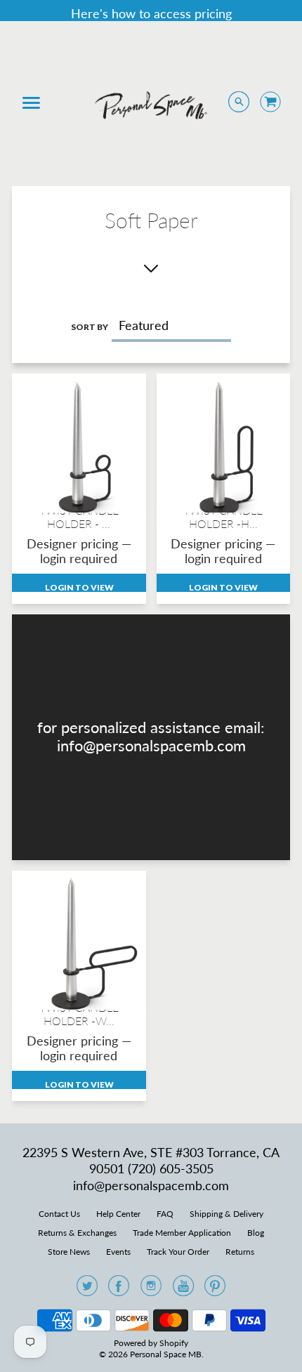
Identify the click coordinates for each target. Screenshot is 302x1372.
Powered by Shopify (151, 1343)
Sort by (89, 327)
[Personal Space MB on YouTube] (183, 1290)
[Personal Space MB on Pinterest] (214, 1290)
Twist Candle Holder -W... (79, 1014)
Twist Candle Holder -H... (223, 516)
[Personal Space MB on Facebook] (118, 1290)
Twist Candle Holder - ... (79, 516)
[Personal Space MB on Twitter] (87, 1290)
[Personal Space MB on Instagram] (151, 1290)
